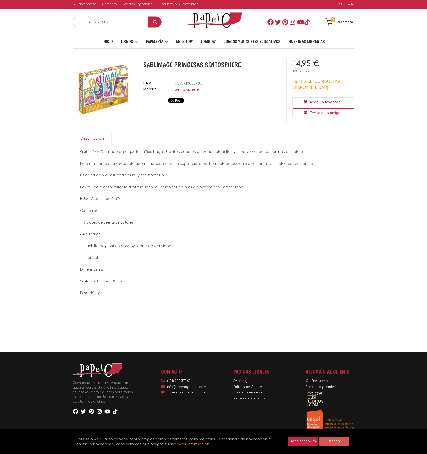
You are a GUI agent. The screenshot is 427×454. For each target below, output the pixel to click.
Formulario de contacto (186, 392)
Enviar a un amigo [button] (324, 113)
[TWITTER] (277, 22)
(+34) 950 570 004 (179, 381)
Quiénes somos (84, 4)
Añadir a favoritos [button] (324, 102)
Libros (127, 41)
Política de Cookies (248, 387)
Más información (193, 444)
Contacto (109, 4)
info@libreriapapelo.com (186, 387)
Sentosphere (187, 89)
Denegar (334, 441)
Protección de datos (249, 398)
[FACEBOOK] (270, 22)
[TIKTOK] (307, 22)
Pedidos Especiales (137, 4)
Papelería (155, 41)
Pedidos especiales (320, 387)
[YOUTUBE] (299, 22)
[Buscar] (155, 22)
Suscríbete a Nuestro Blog (178, 4)
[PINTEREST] (285, 22)
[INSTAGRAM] (292, 22)
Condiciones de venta (250, 392)
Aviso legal (242, 381)
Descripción (92, 138)
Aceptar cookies (303, 441)
